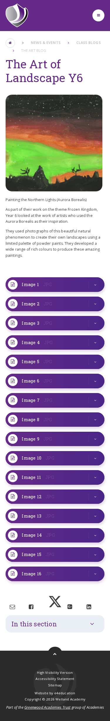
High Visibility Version (55, 672)
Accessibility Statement (54, 678)
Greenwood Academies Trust (47, 707)
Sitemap (55, 685)
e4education (64, 693)
